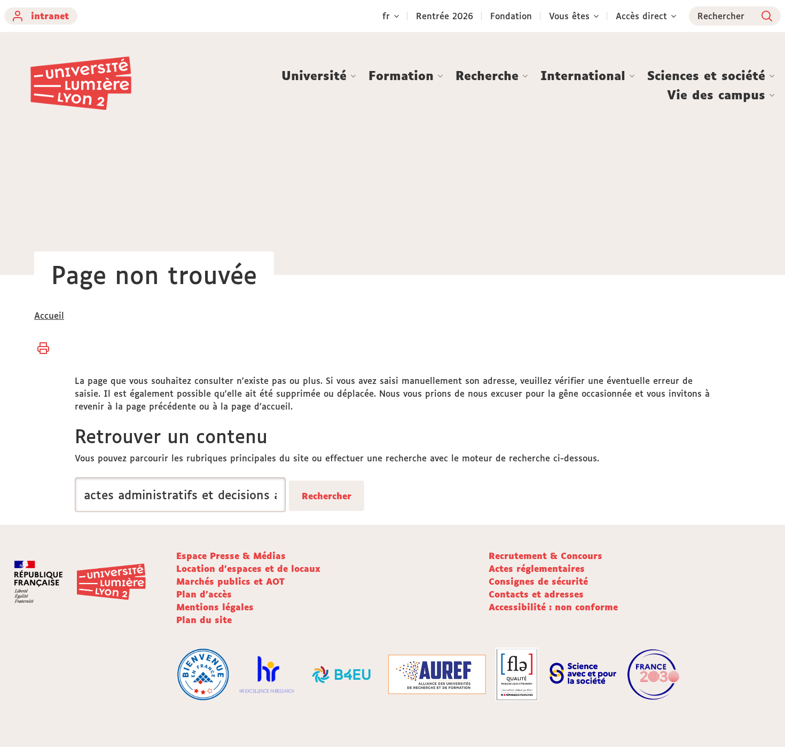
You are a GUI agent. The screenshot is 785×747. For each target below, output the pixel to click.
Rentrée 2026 (444, 16)
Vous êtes (569, 16)
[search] (180, 494)
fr (386, 16)
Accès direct (641, 16)
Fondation (511, 16)
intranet (50, 16)
